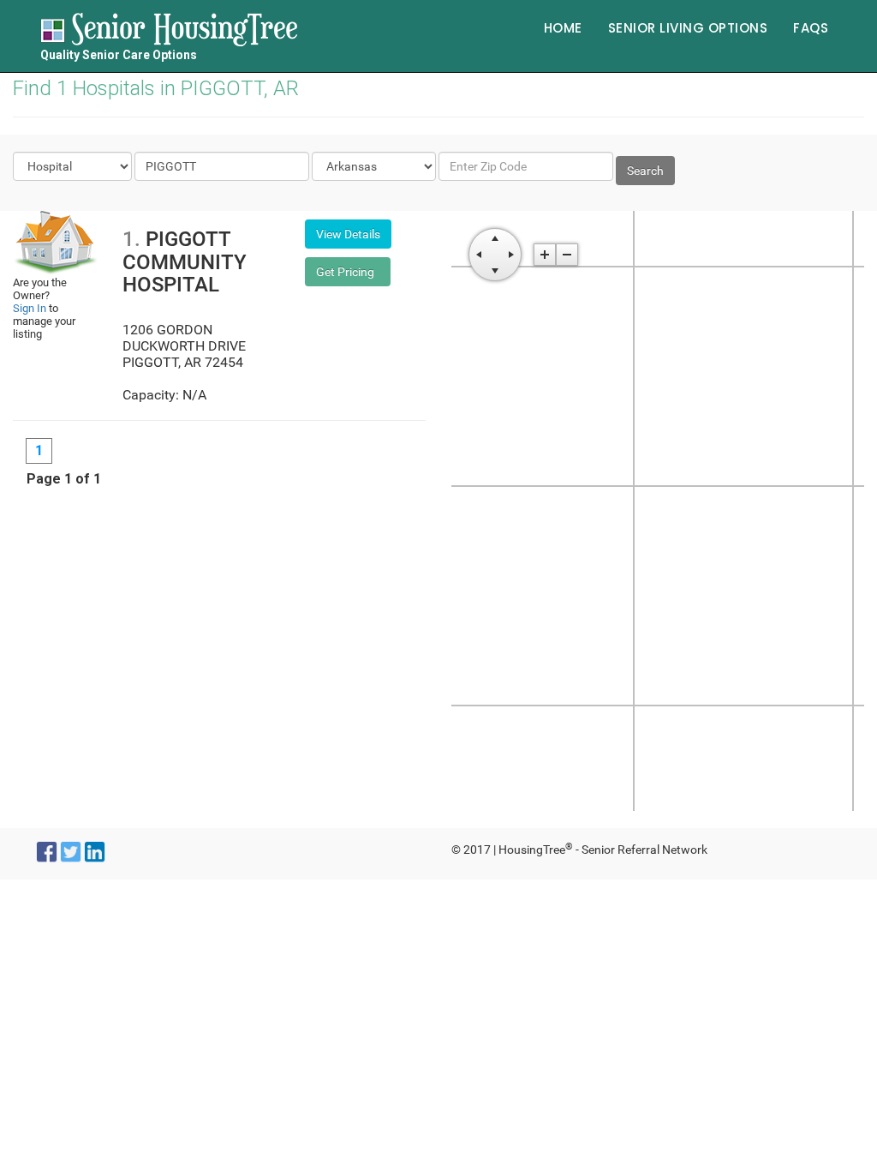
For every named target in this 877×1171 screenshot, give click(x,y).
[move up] (495, 238)
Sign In (29, 308)
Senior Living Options (688, 28)
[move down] (495, 271)
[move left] (478, 254)
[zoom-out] (567, 254)
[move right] (511, 254)
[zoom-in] (545, 254)
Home (563, 28)
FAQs (810, 28)
